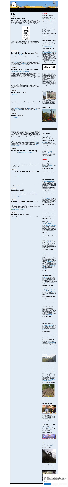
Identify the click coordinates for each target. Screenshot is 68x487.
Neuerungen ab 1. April (18, 18)
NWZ (20, 60)
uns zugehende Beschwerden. (48, 46)
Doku (30, 9)
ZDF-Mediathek (31, 162)
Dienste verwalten (46, 481)
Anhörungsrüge (47, 63)
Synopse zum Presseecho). (51, 291)
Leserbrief (45, 289)
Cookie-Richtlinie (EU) (14, 10)
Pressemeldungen (34, 57)
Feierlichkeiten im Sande (18, 92)
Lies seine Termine (17, 115)
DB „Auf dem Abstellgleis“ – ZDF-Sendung (24, 150)
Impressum (46, 9)
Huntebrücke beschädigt (18, 190)
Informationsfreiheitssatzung (51, 342)
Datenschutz (50, 9)
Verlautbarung (17, 108)
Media (38, 9)
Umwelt (28, 9)
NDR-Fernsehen (24, 63)
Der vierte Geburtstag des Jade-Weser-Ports (24, 53)
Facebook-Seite (35, 141)
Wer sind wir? (42, 9)
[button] (66, 474)
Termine (16, 9)
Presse (19, 9)
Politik (33, 9)
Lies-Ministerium (17, 62)
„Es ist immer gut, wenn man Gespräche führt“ (25, 171)
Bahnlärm (22, 9)
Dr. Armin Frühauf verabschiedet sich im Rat (24, 69)
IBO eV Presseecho (52, 289)
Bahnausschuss (17, 185)
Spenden (54, 9)
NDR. (29, 108)
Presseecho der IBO (50, 445)
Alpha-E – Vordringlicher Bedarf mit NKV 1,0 (24, 201)
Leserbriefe (45, 268)
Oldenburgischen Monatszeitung (28, 216)
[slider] (55, 129)
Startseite (12, 9)
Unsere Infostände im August (20, 214)
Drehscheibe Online (18, 109)
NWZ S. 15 (51, 151)
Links (36, 9)
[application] (49, 129)
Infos (25, 9)
